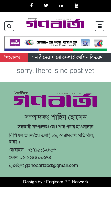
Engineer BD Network (67, 182)
